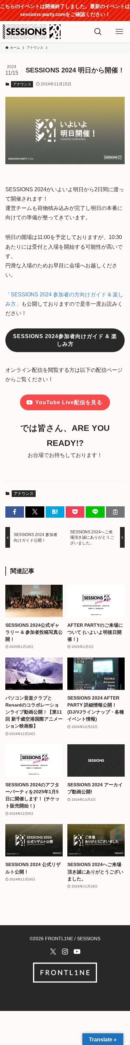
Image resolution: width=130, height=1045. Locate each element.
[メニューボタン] (119, 31)
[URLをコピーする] (115, 512)
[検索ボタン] (98, 31)
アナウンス (22, 84)
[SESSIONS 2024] (32, 31)
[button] (14, 512)
